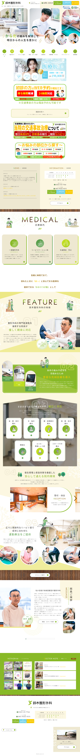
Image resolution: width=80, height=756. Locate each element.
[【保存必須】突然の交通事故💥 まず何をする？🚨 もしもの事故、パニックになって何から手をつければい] (18, 665)
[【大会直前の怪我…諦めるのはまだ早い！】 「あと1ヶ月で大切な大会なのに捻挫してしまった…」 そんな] (8, 665)
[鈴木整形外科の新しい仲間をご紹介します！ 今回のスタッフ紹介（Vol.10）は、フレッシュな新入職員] (18, 685)
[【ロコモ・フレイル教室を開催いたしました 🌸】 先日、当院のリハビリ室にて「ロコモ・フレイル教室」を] (8, 685)
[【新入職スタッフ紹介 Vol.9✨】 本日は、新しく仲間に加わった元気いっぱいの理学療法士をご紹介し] (27, 685)
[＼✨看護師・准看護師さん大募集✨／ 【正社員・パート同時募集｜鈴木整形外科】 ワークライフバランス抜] (27, 675)
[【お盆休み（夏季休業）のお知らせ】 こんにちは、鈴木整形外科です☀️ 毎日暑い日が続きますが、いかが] (27, 665)
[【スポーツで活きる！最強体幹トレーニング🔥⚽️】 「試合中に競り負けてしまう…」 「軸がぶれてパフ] (8, 675)
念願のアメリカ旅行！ (8, 188)
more (73, 658)
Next (75, 498)
